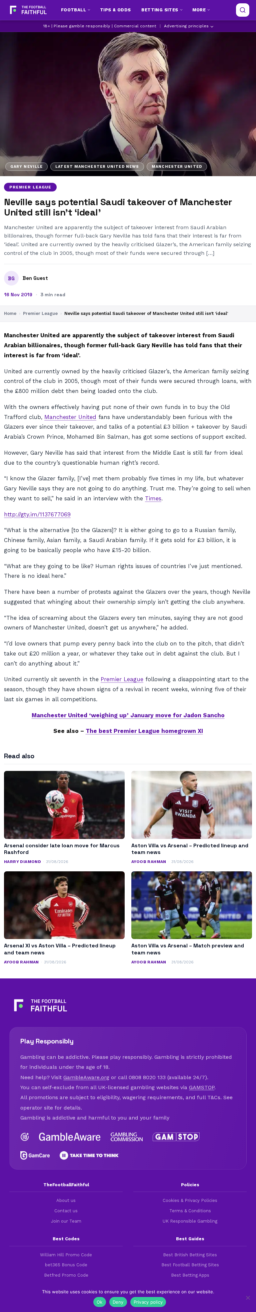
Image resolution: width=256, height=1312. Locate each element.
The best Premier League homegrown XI (144, 731)
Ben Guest (35, 278)
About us (66, 1200)
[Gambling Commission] (127, 1137)
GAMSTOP (201, 1087)
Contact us (66, 1210)
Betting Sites (159, 9)
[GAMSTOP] (176, 1137)
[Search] (242, 10)
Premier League (30, 187)
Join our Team (66, 1221)
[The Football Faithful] (27, 10)
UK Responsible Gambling (190, 1221)
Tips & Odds (115, 9)
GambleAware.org (86, 1077)
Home (10, 313)
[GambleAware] (70, 1137)
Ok (100, 1302)
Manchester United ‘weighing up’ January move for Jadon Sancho (128, 715)
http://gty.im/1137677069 (37, 514)
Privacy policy (148, 1302)
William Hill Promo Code (66, 1254)
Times (153, 498)
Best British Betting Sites (190, 1254)
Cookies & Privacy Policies (190, 1200)
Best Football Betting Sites (190, 1264)
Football (73, 9)
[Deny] (247, 1297)
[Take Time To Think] (89, 1155)
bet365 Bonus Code (66, 1264)
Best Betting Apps (190, 1275)
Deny (118, 1302)
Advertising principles (186, 26)
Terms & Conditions (190, 1210)
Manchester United (70, 417)
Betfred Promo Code (66, 1275)
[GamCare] (35, 1155)
